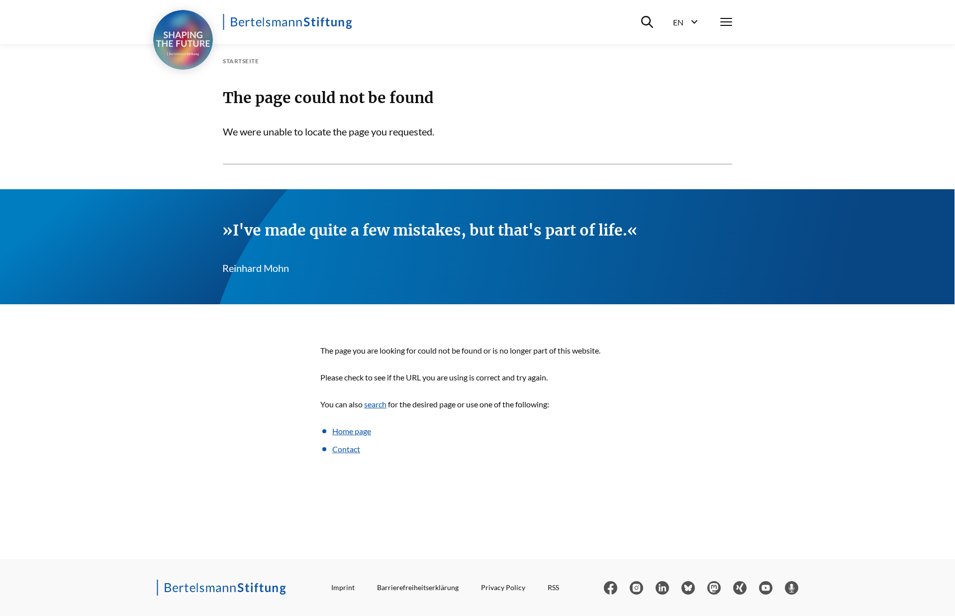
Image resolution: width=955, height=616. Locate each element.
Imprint (343, 587)
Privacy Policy (503, 587)
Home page (351, 431)
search (375, 404)
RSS (553, 587)
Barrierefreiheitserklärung (418, 587)
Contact (346, 449)
